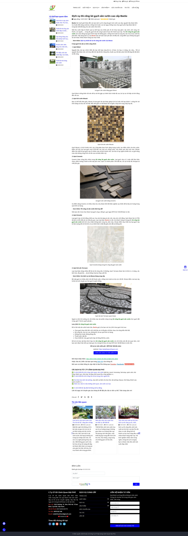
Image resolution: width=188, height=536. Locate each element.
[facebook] (49, 523)
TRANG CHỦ (76, 7)
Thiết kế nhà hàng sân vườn (61, 62)
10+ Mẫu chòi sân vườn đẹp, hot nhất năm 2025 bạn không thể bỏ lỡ (62, 54)
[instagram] (60, 523)
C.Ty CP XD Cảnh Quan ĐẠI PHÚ (62, 492)
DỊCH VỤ (95, 7)
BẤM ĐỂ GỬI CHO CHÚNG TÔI (125, 526)
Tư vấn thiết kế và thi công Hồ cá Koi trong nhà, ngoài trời (91, 376)
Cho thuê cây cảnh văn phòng (83, 380)
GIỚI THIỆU (86, 7)
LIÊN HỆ (134, 7)
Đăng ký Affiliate (135, 1)
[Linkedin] (84, 397)
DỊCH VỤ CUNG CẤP (87, 492)
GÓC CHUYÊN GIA (116, 7)
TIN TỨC (127, 7)
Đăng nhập (118, 1)
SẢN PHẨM (104, 7)
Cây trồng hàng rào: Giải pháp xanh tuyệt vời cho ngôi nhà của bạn (62, 38)
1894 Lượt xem (95, 19)
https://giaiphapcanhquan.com (108, 349)
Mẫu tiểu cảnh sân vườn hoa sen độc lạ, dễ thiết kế (104, 421)
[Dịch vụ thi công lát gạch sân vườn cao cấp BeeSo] (52, 7)
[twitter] (53, 523)
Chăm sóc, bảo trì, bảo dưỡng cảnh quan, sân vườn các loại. (92, 384)
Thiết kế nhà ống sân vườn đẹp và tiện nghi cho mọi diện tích (62, 30)
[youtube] (57, 523)
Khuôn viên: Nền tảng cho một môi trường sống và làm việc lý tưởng (62, 46)
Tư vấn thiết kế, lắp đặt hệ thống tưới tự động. (88, 388)
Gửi (136, 484)
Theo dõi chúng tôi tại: (58, 520)
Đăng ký (125, 1)
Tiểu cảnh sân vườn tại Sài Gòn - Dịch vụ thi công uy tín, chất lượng (129, 421)
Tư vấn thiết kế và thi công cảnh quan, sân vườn (88, 372)
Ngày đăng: (76, 19)
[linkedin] (64, 523)
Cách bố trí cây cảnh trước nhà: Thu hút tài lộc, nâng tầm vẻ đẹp (83, 421)
